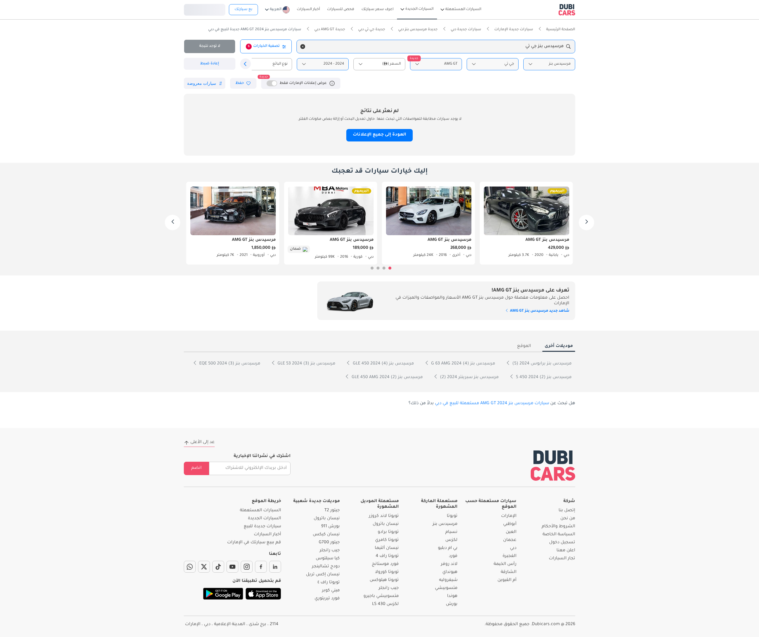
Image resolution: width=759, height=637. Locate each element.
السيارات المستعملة (260, 510)
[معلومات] (332, 83)
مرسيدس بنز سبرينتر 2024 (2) (469, 377)
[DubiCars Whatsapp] (190, 567)
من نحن (567, 518)
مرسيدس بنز (445, 524)
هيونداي (449, 572)
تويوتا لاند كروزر (384, 516)
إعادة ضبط (209, 64)
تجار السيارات (562, 558)
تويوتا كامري (387, 540)
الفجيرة (509, 556)
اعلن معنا (566, 550)
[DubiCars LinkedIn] (275, 567)
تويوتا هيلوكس (384, 580)
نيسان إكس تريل (323, 574)
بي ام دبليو (447, 548)
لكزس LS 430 (385, 604)
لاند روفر (449, 564)
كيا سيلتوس (328, 558)
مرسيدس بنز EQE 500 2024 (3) (229, 364)
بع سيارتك (243, 9)
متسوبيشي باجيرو (381, 596)
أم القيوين (507, 580)
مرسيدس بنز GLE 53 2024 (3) (305, 364)
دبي (513, 548)
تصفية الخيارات (264, 46)
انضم (196, 468)
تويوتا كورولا (387, 572)
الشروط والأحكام (558, 526)
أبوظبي (509, 524)
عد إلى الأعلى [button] (202, 442)
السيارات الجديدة (264, 518)
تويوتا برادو (388, 532)
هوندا (452, 596)
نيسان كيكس (326, 534)
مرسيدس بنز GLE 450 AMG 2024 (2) (386, 377)
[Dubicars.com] (553, 465)
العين (511, 532)
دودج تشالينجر (326, 566)
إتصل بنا (567, 510)
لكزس (451, 540)
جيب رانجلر (389, 588)
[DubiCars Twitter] (204, 567)
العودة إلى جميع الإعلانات (379, 135)
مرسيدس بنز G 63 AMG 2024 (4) (462, 364)
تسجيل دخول (204, 9)
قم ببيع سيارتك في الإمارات (254, 542)
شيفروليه (448, 580)
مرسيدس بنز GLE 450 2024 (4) (383, 364)
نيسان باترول (386, 524)
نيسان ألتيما (387, 548)
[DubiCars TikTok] (218, 567)
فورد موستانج (385, 564)
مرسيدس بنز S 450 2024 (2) (543, 377)
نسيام (451, 532)
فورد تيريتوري (327, 598)
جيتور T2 (332, 510)
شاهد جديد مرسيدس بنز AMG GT (539, 311)
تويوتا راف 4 (387, 556)
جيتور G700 (329, 542)
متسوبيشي (446, 588)
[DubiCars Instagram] (247, 567)
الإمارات (508, 516)
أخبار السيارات (267, 534)
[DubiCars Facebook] (261, 567)
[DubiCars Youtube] (232, 567)
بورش (451, 604)
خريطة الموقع (266, 501)
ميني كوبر (331, 590)
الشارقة (508, 572)
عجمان (509, 540)
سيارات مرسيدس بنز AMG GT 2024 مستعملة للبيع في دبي (492, 403)
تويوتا (452, 516)
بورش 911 (330, 526)
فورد (453, 556)
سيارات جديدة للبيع (262, 526)
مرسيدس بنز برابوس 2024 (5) (541, 364)
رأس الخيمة (505, 564)
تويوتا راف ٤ (329, 582)
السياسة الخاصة (559, 534)
